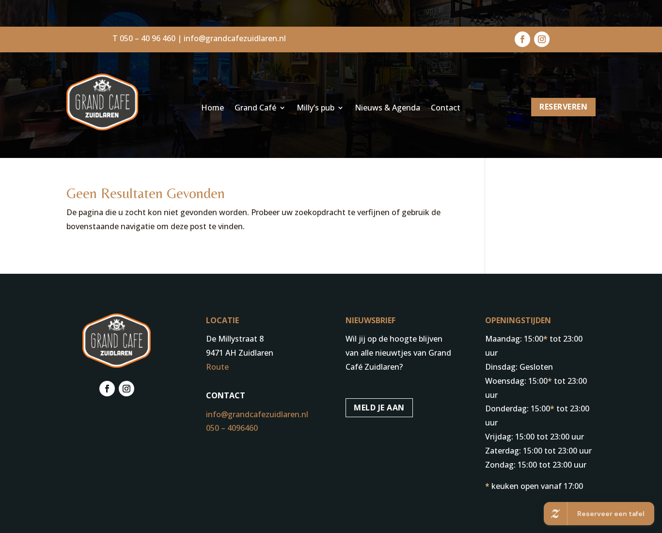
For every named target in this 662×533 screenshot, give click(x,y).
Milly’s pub (315, 108)
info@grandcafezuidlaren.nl (235, 38)
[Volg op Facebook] (522, 39)
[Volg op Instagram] (542, 39)
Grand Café (255, 108)
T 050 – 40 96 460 (143, 38)
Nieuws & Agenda (387, 108)
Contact (445, 108)
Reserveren (563, 106)
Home (212, 108)
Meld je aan (379, 407)
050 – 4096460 (232, 428)
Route (217, 366)
